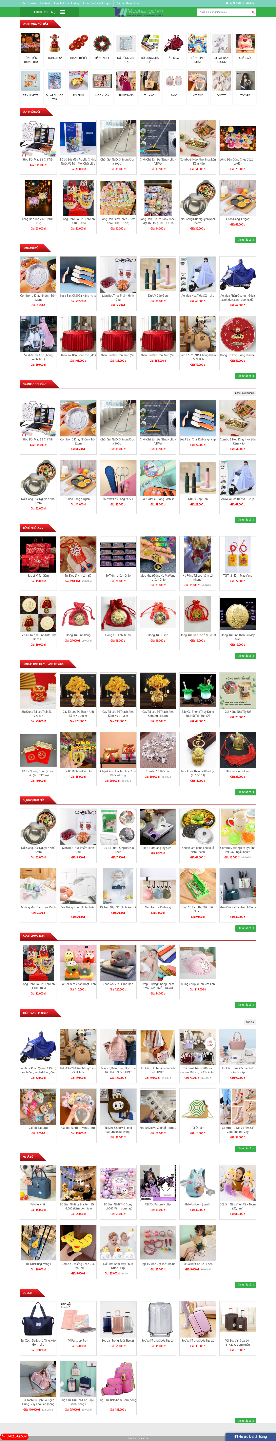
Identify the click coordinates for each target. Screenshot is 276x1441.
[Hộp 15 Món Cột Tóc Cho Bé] (158, 1243)
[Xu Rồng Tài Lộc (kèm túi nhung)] (198, 554)
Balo (174, 95)
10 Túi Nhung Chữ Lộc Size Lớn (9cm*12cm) (38, 773)
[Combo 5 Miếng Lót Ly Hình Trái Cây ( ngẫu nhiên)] (238, 827)
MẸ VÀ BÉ (28, 1157)
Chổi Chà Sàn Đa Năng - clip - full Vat (158, 161)
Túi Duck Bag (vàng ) (38, 1264)
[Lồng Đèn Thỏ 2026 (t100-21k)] (38, 198)
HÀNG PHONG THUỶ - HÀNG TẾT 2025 (43, 664)
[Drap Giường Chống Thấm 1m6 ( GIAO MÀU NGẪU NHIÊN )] (158, 963)
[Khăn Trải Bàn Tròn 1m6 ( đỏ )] (78, 334)
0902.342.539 (16, 1436)
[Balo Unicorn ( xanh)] (198, 1183)
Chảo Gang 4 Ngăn (237, 219)
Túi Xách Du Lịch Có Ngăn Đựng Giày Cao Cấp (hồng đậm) (38, 1403)
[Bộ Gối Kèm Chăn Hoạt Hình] (78, 963)
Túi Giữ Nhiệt (38, 1204)
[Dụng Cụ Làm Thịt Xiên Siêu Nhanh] (198, 886)
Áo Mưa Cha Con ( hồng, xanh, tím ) (38, 357)
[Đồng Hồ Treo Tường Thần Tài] (238, 334)
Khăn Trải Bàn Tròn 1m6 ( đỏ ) (78, 355)
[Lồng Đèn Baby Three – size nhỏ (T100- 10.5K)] (118, 198)
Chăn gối (245, 58)
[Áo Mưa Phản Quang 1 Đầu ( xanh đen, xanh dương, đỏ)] (238, 275)
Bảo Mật (45, 3)
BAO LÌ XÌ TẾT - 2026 (33, 936)
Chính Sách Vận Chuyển (97, 3)
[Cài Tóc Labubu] (38, 1107)
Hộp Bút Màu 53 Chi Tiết (38, 159)
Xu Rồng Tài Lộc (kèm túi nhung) (198, 577)
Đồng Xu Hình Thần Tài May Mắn (238, 637)
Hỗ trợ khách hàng (253, 1437)
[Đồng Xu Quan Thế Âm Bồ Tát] (198, 614)
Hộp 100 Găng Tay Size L (158, 848)
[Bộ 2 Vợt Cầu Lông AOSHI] (118, 478)
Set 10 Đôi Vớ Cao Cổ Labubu (158, 1128)
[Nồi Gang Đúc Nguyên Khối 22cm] (198, 198)
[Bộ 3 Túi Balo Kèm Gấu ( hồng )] (118, 1379)
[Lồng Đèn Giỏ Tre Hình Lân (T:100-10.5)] (78, 198)
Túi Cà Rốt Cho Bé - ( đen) (197, 1264)
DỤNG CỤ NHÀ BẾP (33, 800)
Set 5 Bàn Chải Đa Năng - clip (78, 295)
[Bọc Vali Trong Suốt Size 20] (198, 1319)
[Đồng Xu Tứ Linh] (158, 614)
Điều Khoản (29, 3)
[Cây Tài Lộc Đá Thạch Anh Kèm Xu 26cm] (78, 691)
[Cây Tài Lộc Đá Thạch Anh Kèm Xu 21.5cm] (118, 691)
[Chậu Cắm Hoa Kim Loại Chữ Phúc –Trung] (118, 750)
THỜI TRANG (126, 95)
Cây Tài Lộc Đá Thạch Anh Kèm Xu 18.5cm (158, 714)
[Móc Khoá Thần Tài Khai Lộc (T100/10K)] (198, 750)
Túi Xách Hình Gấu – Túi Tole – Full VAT (158, 1070)
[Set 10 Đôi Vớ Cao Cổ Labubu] (158, 1107)
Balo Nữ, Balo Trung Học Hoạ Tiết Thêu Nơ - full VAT (118, 1070)
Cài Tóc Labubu (38, 1128)
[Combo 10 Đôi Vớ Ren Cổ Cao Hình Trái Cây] (238, 1107)
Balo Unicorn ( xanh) (197, 1204)
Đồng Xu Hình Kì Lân (118, 635)
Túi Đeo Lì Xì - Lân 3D (78, 575)
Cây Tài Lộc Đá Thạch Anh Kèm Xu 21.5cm (118, 714)
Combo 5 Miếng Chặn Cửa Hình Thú (78, 1266)
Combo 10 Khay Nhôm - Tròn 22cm (38, 298)
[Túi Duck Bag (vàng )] (38, 1243)
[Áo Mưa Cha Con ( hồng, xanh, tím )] (38, 334)
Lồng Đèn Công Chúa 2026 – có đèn (238, 161)
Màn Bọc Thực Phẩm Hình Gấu (118, 298)
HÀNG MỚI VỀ (30, 248)
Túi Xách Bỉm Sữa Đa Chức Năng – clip (238, 1070)
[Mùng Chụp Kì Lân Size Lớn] (198, 963)
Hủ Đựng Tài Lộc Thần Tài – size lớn (38, 714)
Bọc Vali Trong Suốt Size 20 (197, 1340)
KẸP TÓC (198, 95)
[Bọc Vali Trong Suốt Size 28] (118, 1319)
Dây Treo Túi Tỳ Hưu (238, 771)
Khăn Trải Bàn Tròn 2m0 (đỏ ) (158, 355)
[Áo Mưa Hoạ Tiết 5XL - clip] (198, 275)
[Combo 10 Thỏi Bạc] (158, 750)
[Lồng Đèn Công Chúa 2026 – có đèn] (238, 138)
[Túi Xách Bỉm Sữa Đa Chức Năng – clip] (238, 1047)
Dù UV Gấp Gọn (158, 295)
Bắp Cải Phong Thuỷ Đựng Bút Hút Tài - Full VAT (198, 714)
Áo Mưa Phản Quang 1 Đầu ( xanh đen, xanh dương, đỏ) (237, 298)
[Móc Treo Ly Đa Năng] (158, 886)
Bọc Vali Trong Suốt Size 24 (157, 1340)
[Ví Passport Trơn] (78, 1319)
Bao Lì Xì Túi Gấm (38, 575)
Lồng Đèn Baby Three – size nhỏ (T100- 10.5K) (118, 221)
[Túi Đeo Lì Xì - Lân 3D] (78, 554)
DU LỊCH (27, 1293)
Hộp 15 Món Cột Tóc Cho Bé (158, 1264)
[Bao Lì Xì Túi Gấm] (38, 554)
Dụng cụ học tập (54, 97)
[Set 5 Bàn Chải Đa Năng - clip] (78, 275)
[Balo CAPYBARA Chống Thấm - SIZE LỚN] (198, 334)
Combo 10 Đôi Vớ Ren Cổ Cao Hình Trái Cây (238, 1130)
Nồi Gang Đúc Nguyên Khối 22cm (198, 221)
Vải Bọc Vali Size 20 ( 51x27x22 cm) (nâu (237, 1342)
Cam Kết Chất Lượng (66, 3)
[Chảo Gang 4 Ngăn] (238, 198)
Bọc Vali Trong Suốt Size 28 (118, 1340)
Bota (145, 1438)
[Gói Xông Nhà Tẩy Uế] (238, 691)
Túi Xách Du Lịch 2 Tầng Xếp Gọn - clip (38, 1342)
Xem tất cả (244, 239)
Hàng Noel (102, 58)
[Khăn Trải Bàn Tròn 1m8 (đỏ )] (118, 334)
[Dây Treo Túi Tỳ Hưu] (238, 750)
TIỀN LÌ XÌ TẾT (30, 95)
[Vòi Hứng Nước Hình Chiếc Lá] (78, 886)
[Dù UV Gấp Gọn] (158, 275)
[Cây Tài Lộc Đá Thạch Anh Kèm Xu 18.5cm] (158, 691)
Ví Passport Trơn (78, 1340)
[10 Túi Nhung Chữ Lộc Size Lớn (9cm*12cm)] (38, 750)
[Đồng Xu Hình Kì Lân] (118, 614)
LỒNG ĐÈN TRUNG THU (31, 60)
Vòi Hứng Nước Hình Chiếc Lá (78, 909)
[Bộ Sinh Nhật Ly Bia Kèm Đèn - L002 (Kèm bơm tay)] (78, 1183)
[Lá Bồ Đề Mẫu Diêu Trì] (78, 750)
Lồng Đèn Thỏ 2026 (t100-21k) (38, 221)
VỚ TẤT (221, 95)
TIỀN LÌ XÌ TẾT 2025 (33, 528)
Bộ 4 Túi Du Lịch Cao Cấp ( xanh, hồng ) (78, 1402)
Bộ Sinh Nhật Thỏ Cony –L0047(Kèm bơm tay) (118, 1206)
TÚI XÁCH (150, 95)
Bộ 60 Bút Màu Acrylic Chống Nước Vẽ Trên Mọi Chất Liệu (78, 161)
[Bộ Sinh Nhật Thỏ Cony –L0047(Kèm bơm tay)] (118, 1183)
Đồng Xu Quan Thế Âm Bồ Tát (198, 635)
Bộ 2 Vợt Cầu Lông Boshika (158, 499)
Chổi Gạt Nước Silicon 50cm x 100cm (118, 161)
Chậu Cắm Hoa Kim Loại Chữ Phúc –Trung (118, 773)
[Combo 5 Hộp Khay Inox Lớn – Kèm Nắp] (198, 138)
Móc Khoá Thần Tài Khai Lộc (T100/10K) (198, 773)
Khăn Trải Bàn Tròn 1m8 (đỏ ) (118, 355)
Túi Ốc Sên (197, 1128)
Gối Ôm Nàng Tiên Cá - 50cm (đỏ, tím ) (238, 1206)
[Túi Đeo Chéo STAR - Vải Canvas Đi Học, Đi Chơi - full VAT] (198, 1047)
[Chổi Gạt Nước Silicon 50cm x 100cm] (118, 138)
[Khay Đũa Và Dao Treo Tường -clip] (238, 886)
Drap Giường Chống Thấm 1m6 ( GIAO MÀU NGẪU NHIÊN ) (158, 986)
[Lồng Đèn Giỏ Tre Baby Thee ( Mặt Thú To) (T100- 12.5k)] (158, 198)
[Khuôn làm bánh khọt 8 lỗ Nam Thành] (198, 827)
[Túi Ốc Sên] (198, 1107)
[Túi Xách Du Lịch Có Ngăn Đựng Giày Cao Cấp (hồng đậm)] (38, 1379)
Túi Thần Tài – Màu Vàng (237, 575)
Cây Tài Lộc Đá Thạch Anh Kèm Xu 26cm (78, 714)
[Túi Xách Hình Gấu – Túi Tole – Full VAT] (158, 1047)
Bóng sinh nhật (197, 60)
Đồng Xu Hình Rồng (78, 635)
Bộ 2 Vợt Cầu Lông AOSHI (118, 499)
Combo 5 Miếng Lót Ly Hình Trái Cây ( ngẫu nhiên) (237, 850)
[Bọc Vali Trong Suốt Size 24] (158, 1319)
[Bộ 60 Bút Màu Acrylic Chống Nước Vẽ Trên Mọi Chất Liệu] (78, 138)
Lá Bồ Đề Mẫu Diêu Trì (78, 771)
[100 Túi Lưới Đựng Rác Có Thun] (118, 827)
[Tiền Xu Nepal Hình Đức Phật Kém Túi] (38, 614)
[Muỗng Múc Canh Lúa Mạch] (38, 886)
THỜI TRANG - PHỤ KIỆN (35, 1013)
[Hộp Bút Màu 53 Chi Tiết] (38, 138)
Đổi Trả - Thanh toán (128, 3)
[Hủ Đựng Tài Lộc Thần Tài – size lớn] (38, 691)
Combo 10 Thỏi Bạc (158, 771)
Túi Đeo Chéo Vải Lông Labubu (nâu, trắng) (118, 1130)
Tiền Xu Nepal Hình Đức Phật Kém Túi (38, 637)
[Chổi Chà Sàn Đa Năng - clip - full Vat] (158, 138)
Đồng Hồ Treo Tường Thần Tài (237, 355)
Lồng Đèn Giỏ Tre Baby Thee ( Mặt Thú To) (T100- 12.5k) (158, 221)
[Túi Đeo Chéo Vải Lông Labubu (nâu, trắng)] (118, 1107)
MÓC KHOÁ (102, 95)
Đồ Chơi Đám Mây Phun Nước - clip (118, 1266)
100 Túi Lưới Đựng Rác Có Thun (118, 850)
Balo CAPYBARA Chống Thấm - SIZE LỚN (198, 357)
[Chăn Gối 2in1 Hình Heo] (118, 963)
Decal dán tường (221, 60)
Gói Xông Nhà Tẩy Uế (238, 712)
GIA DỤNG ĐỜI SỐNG (34, 384)
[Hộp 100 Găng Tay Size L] (158, 827)
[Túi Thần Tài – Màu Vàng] (238, 554)
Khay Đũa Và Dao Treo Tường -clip (238, 909)
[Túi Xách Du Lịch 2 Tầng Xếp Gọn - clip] (38, 1319)
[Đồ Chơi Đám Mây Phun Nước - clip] (118, 1243)
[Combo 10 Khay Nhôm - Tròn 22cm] (38, 275)
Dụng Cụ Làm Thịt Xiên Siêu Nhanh (197, 909)
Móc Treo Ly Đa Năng (158, 907)
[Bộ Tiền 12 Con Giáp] (118, 554)
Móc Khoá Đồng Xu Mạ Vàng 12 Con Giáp (157, 577)
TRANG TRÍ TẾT (78, 58)
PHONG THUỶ (55, 58)
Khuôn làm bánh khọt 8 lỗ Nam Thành (198, 850)
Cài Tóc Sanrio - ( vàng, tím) (78, 1128)
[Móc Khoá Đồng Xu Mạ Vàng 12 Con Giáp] (158, 554)
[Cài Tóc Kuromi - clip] (158, 1183)
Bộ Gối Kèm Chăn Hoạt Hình (78, 984)
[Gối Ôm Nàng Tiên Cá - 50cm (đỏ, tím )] (238, 1183)
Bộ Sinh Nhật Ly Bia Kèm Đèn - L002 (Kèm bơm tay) (78, 1206)
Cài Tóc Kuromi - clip (158, 1204)
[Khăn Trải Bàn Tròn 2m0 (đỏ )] (158, 334)
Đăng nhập (235, 3)
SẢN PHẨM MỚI (31, 112)
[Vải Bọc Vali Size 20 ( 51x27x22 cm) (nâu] (238, 1319)
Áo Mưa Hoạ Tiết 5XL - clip (197, 295)
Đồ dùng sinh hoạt (126, 60)
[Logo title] (138, 12)
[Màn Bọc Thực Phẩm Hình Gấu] (118, 275)
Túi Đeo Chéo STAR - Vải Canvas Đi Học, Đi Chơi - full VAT (197, 1071)
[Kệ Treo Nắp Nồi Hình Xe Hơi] (118, 886)
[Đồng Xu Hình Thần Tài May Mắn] (238, 614)
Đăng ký (249, 3)
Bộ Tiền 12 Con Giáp (118, 575)
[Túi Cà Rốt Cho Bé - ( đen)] (198, 1243)
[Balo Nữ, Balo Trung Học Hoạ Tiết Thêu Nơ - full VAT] (118, 1047)
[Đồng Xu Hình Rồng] (78, 614)
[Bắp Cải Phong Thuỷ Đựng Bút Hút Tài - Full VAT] (198, 691)
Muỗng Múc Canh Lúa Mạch (38, 907)
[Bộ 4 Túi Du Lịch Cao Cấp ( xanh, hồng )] (78, 1379)
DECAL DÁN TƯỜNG (244, 393)
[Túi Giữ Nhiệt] (38, 1183)
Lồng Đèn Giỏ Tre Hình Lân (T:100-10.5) (78, 221)
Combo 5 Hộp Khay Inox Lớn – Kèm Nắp (198, 161)
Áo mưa (174, 58)
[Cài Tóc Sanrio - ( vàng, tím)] (78, 1107)
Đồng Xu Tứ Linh (158, 635)
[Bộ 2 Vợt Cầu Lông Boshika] (158, 478)
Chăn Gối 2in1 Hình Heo (118, 984)
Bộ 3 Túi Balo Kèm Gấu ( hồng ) (118, 1402)
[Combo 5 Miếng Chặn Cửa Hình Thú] (78, 1243)
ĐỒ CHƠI (78, 95)
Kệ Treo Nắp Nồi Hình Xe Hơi (118, 907)
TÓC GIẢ (245, 95)
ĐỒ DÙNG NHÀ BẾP (150, 60)
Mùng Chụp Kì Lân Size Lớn (198, 984)
